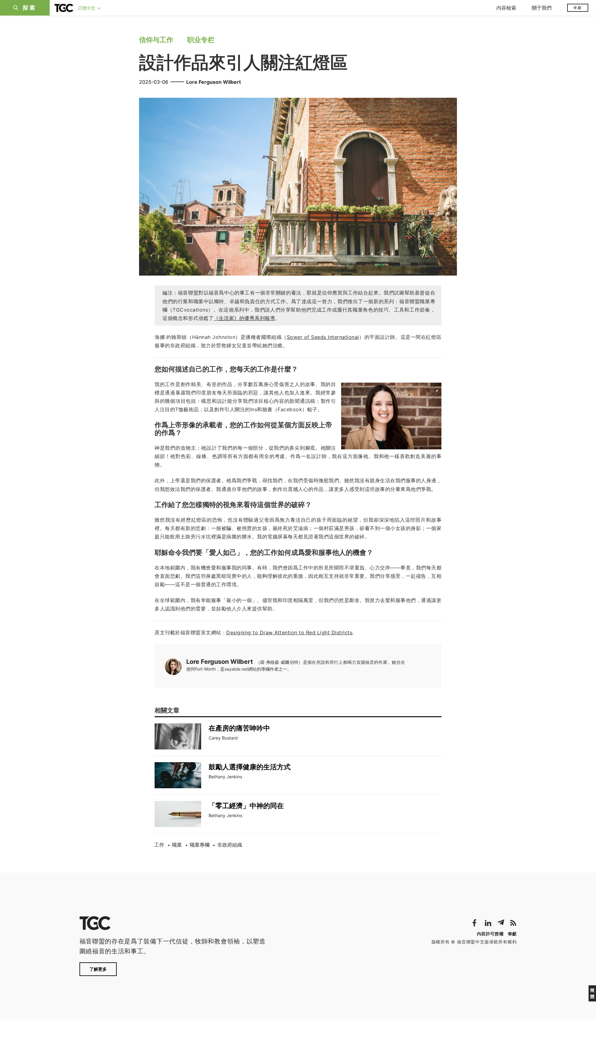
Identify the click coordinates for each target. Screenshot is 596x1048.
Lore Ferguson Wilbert (213, 82)
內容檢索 (506, 8)
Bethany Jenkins (225, 776)
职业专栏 (200, 40)
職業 (177, 845)
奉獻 (577, 7)
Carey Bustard (223, 737)
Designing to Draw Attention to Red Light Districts (289, 632)
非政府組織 (229, 845)
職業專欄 (200, 845)
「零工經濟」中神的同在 (246, 806)
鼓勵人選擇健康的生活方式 (250, 767)
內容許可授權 (490, 933)
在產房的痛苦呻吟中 (239, 728)
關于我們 (542, 8)
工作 (159, 845)
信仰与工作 (156, 40)
